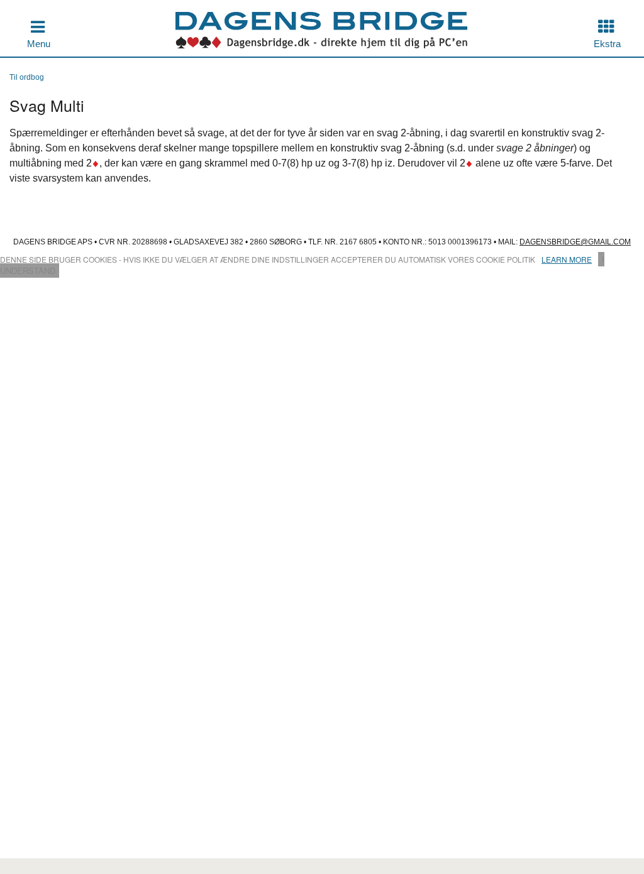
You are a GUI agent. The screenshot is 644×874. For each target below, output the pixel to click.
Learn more (566, 259)
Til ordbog (26, 77)
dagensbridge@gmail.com (575, 242)
